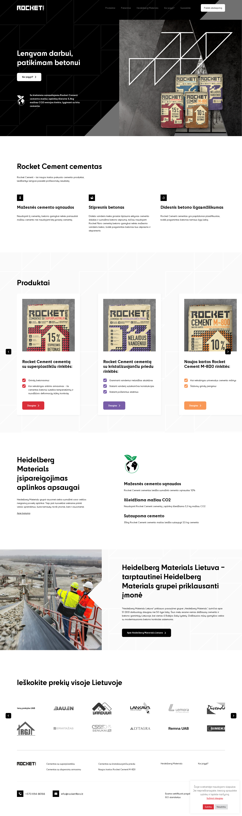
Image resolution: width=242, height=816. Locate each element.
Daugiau (31, 405)
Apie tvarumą (23, 513)
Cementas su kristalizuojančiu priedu (116, 764)
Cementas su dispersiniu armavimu (63, 769)
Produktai (110, 8)
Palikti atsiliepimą (213, 8)
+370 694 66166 (35, 793)
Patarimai (126, 8)
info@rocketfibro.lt (72, 793)
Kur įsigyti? (169, 8)
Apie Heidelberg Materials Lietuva (145, 632)
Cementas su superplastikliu (60, 764)
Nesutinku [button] (221, 806)
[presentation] (8, 716)
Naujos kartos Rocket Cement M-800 (116, 769)
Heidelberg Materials (147, 8)
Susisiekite (185, 8)
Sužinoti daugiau (215, 798)
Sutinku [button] (208, 806)
